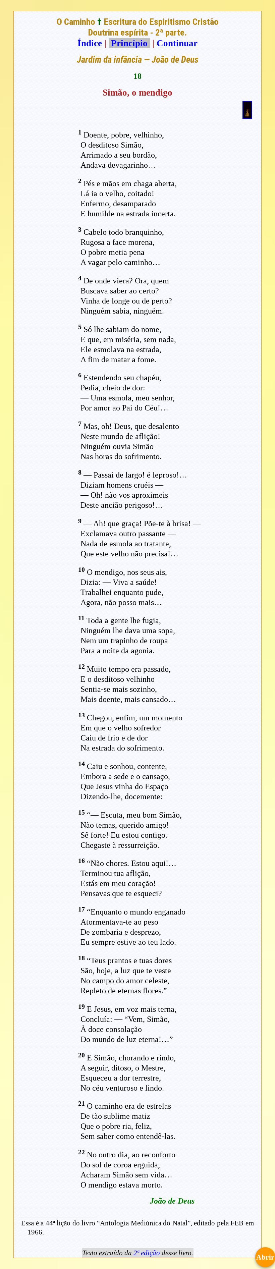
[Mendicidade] (247, 116)
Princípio (129, 43)
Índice (89, 43)
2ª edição (146, 1253)
